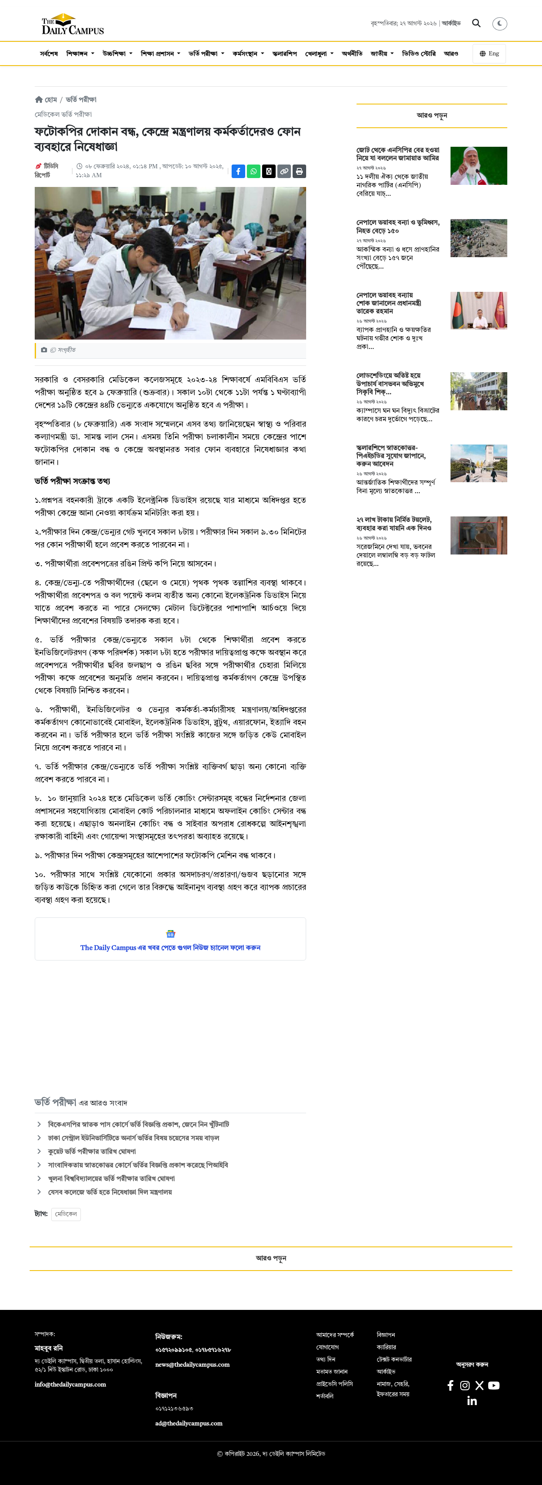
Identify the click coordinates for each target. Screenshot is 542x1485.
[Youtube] (494, 1386)
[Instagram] (464, 1386)
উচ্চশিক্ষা (115, 54)
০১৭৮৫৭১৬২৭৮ (213, 1350)
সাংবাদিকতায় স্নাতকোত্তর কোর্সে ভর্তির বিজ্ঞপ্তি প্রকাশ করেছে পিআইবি (137, 1165)
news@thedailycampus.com (192, 1365)
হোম (50, 100)
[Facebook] (238, 171)
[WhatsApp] (253, 171)
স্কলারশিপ (285, 54)
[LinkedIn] (471, 1402)
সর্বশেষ (49, 54)
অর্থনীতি (352, 54)
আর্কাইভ (451, 24)
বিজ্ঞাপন (386, 1335)
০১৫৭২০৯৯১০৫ (173, 1350)
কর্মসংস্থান (246, 54)
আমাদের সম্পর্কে (335, 1335)
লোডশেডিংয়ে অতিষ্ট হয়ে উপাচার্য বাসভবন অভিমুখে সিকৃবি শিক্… (390, 384)
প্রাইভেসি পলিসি (334, 1384)
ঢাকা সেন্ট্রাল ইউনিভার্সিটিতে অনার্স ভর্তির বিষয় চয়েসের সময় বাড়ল (133, 1138)
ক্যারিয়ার (386, 1347)
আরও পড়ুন (432, 116)
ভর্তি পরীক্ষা (204, 54)
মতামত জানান (332, 1372)
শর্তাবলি (325, 1397)
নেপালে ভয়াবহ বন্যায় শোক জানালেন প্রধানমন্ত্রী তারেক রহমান (389, 303)
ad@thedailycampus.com (189, 1424)
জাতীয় (380, 54)
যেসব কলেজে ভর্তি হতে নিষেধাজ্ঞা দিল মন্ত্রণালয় (109, 1192)
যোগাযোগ (327, 1347)
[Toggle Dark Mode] (500, 23)
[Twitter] (269, 171)
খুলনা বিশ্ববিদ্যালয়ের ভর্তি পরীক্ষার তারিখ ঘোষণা (111, 1179)
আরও (451, 54)
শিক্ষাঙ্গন (77, 54)
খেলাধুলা (317, 54)
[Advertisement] (170, 1028)
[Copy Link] (284, 171)
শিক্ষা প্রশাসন (158, 54)
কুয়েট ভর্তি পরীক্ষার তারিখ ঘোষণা (92, 1152)
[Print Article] (299, 171)
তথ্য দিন (325, 1360)
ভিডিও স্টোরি (419, 54)
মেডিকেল (66, 1214)
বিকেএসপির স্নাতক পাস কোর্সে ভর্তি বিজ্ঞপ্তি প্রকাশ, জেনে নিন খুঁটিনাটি (138, 1125)
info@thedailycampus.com (70, 1385)
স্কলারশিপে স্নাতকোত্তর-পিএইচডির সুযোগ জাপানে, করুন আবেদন (391, 456)
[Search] (476, 24)
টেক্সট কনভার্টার (394, 1360)
